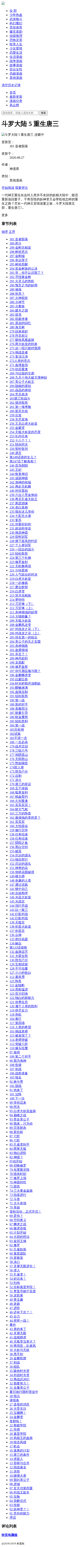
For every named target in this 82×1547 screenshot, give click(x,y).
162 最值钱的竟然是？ (25, 817)
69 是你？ (16, 1215)
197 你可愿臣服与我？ (25, 671)
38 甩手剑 (16, 1354)
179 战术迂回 (19, 746)
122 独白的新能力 (22, 998)
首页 (13, 92)
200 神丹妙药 (19, 658)
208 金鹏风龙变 (20, 625)
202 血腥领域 (19, 650)
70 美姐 (15, 1207)
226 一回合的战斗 (22, 549)
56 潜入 (15, 1270)
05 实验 (15, 1496)
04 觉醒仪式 (18, 1500)
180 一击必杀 (19, 742)
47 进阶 (15, 1308)
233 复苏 (15, 520)
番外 (13, 1324)
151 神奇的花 (19, 868)
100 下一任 (17, 1098)
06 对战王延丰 (19, 1492)
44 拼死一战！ (19, 1320)
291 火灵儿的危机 (22, 281)
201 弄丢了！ (19, 654)
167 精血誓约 (19, 796)
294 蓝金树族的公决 (23, 268)
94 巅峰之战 (18, 1115)
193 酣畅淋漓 (19, 687)
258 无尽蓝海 (19, 419)
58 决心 (15, 1262)
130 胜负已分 (19, 960)
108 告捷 (15, 1065)
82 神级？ (16, 1157)
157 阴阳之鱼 (19, 842)
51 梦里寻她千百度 (23, 1291)
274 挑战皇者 (19, 352)
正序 (12, 232)
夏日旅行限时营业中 (24, 1392)
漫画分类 (16, 101)
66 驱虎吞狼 (18, 1228)
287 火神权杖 (19, 298)
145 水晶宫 (17, 901)
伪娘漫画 (16, 73)
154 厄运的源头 (20, 855)
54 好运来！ (18, 1278)
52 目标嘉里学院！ (23, 1287)
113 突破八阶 (19, 1044)
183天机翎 (17, 729)
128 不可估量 (19, 968)
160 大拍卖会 (19, 826)
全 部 (13, 10)
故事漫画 (16, 65)
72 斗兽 (15, 1199)
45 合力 (15, 1316)
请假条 (14, 1400)
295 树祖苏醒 (19, 264)
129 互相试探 (19, 964)
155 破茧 (15, 851)
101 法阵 (15, 1094)
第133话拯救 (18, 947)
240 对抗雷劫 (19, 490)
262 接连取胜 (19, 402)
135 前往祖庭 (19, 939)
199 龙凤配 (17, 662)
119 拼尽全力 (19, 1010)
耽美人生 (16, 44)
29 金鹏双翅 (18, 1358)
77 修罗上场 (18, 1178)
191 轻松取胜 (19, 696)
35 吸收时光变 (19, 1371)
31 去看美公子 (19, 1387)
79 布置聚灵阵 (19, 1169)
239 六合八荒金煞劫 (23, 495)
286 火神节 (17, 302)
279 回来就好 (19, 331)
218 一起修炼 (19, 583)
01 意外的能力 (19, 1513)
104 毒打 (15, 1018)
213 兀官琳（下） (22, 604)
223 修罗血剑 (19, 562)
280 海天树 (17, 327)
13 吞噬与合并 (19, 1463)
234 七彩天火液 (20, 516)
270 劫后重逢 (19, 369)
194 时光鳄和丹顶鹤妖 (25, 683)
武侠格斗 (16, 19)
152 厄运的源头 (20, 863)
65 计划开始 (18, 1232)
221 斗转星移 (19, 570)
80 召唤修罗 (18, 1165)
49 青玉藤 (16, 1299)
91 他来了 (16, 1090)
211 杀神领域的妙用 (23, 612)
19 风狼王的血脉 (21, 1438)
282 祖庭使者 (19, 319)
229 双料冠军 (19, 536)
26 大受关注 (18, 1408)
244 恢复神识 (19, 474)
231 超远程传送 (20, 528)
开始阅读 (8, 187)
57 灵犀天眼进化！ (23, 1266)
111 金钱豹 (17, 985)
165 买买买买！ (20, 805)
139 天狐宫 (17, 922)
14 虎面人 (16, 1459)
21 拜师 (15, 1429)
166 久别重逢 (19, 801)
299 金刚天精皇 (20, 247)
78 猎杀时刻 (18, 1174)
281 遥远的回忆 (20, 323)
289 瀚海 (15, 289)
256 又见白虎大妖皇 (23, 423)
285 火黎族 (17, 306)
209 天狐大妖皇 (20, 620)
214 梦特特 (17, 599)
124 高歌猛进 (19, 989)
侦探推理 (16, 36)
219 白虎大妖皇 (20, 578)
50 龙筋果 (16, 1295)
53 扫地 (15, 1283)
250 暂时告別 (19, 448)
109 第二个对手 (20, 1056)
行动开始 (16, 1161)
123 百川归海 (19, 993)
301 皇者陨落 (19, 239)
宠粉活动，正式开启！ (25, 1211)
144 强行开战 (19, 905)
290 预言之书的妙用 (23, 285)
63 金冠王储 (18, 1241)
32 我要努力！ (19, 1383)
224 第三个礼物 (20, 557)
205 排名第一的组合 (23, 637)
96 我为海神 (18, 1060)
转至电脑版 (10, 1535)
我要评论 (21, 187)
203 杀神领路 (19, 645)
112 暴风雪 (17, 977)
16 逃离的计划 (19, 1450)
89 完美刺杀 (18, 1127)
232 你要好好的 (20, 524)
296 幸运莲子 (19, 260)
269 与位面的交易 (22, 373)
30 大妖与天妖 (19, 1350)
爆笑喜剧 (16, 31)
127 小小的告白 (20, 972)
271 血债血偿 (19, 365)
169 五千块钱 (19, 788)
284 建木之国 (19, 310)
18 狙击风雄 (18, 1442)
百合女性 (16, 69)
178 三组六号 (19, 750)
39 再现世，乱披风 (23, 1345)
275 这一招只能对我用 (25, 348)
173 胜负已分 (19, 771)
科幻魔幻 (16, 23)
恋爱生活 (16, 52)
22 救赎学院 (18, 1425)
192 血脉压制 (19, 692)
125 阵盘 (15, 981)
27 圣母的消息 (19, 1404)
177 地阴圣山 (19, 754)
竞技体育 (16, 27)
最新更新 (16, 96)
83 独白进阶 (18, 1153)
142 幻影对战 (19, 914)
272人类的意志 (20, 360)
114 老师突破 (19, 1039)
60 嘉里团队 (18, 1253)
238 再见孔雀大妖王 (23, 499)
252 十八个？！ (20, 440)
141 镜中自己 (19, 889)
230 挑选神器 (19, 532)
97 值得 (15, 1052)
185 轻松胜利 (19, 721)
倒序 (5, 232)
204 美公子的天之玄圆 (25, 641)
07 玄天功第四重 (21, 1488)
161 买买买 (17, 821)
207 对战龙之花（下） (25, 629)
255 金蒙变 (17, 428)
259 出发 (15, 415)
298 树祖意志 (19, 251)
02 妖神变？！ (19, 1509)
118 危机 (15, 1014)
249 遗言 (15, 453)
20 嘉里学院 (18, 1433)
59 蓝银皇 (16, 1257)
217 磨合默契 (19, 587)
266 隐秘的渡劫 (20, 386)
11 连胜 (15, 1471)
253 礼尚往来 (19, 436)
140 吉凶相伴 (19, 893)
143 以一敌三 (19, 910)
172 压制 (15, 775)
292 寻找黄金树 (20, 277)
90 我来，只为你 (21, 1123)
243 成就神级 (19, 478)
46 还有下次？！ (21, 1312)
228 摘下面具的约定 (23, 541)
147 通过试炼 (19, 884)
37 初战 (15, 1362)
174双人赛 (17, 767)
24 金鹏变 (16, 1417)
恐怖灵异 (16, 40)
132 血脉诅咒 (19, 951)
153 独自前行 (19, 859)
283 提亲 (15, 314)
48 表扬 (15, 1303)
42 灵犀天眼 (18, 1333)
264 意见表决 (19, 394)
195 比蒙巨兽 (19, 679)
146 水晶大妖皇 (20, 897)
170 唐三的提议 (20, 784)
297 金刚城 (17, 256)
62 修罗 (15, 1245)
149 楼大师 (17, 876)
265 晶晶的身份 (20, 390)
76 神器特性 (18, 1182)
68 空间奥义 (18, 1220)
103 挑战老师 (19, 1031)
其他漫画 (16, 77)
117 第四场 (17, 1023)
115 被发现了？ (20, 1035)
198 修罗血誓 (19, 666)
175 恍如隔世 (19, 763)
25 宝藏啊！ (18, 1412)
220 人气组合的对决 (23, 574)
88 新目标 (16, 1132)
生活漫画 (16, 56)
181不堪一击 (18, 738)
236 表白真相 (19, 507)
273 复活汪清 (19, 356)
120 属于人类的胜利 (23, 1006)
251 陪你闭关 (19, 444)
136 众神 (15, 935)
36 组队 (15, 1366)
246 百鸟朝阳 (19, 465)
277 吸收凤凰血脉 (22, 339)
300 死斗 (15, 243)
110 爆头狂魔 (19, 1048)
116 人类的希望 (20, 1027)
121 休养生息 (19, 1002)
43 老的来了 (18, 1329)
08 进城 (15, 1484)
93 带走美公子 (19, 1119)
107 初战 (15, 1069)
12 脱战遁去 (18, 1467)
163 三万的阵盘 (20, 813)
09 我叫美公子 (19, 1480)
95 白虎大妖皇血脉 (23, 1111)
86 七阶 (15, 1140)
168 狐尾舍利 (19, 792)
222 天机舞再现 (20, 566)
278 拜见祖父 (19, 335)
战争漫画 (16, 61)
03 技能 (15, 1505)
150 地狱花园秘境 (22, 872)
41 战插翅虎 (18, 1337)
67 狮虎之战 (18, 1224)
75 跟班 (15, 1186)
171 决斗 (15, 780)
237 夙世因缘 (19, 503)
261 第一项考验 (20, 407)
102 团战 (15, 1086)
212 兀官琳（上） (22, 608)
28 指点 (15, 1396)
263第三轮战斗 (20, 398)
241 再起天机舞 (20, 486)
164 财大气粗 (19, 809)
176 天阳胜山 (19, 759)
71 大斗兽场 (18, 1203)
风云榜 (14, 105)
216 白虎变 (17, 591)
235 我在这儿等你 (22, 511)
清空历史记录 (11, 85)
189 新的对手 (19, 704)
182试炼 (15, 733)
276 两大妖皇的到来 (23, 344)
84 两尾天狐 (18, 1148)
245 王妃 (15, 469)
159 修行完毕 (19, 830)
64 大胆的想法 (19, 1236)
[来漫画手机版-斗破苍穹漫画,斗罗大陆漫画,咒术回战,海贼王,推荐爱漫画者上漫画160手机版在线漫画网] (3, 3)
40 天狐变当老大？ (23, 1341)
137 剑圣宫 (17, 930)
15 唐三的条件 (19, 1454)
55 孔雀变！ (18, 1274)
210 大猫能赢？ (20, 616)
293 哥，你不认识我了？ (27, 272)
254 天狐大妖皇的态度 (25, 432)
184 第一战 (17, 725)
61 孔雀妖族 (18, 1249)
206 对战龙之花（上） (25, 633)
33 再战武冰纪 (19, 1379)
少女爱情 (16, 48)
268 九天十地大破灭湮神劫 (28, 377)
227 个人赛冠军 (20, 545)
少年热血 (16, 15)
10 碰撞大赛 (18, 1475)
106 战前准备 (19, 1073)
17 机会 (15, 1446)
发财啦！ (16, 1421)
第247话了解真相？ (23, 461)
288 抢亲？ (17, 293)
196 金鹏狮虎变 (20, 675)
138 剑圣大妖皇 (20, 926)
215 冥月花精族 (20, 595)
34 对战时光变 (19, 1375)
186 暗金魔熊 (19, 717)
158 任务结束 (19, 834)
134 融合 (15, 943)
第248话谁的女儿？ (23, 457)
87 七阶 (15, 1136)
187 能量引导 (19, 713)
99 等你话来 (18, 1102)
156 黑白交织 (19, 847)
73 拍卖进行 (18, 1195)
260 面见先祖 (19, 411)
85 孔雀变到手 (19, 1144)
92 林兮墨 (16, 1081)
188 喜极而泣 (19, 708)
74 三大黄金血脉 (21, 1190)
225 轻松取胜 (19, 553)
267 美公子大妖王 (22, 381)
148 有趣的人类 (20, 880)
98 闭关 (15, 1107)
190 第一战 (17, 700)
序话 (13, 1517)
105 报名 (15, 1077)
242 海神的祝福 (20, 482)
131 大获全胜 (19, 956)
